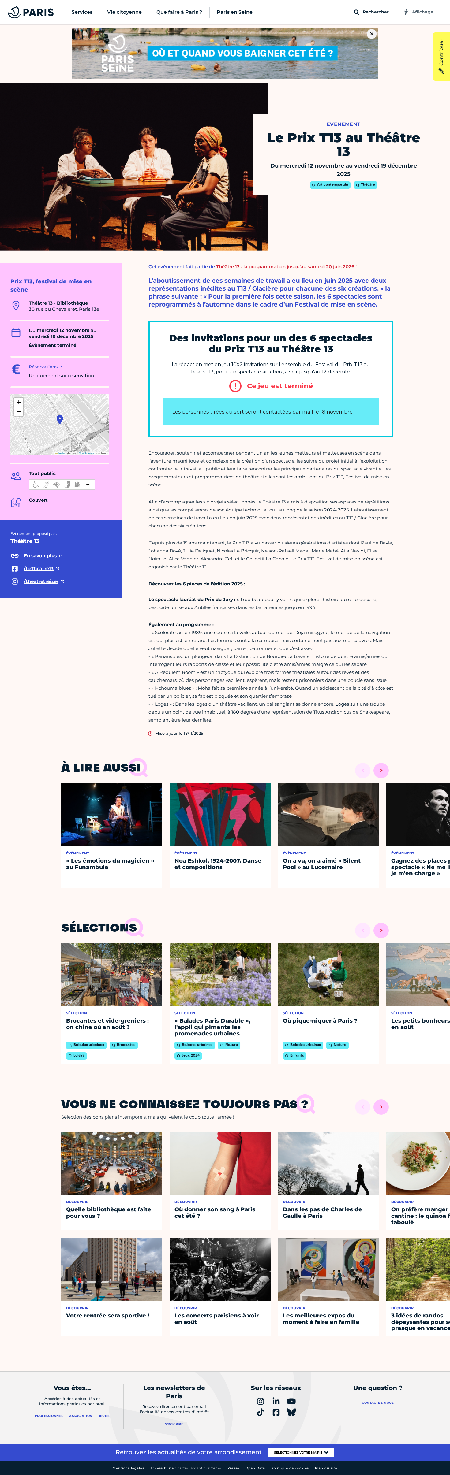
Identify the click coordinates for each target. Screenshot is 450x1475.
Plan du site (326, 1468)
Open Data (255, 1468)
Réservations (43, 367)
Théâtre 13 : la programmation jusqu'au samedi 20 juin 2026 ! (286, 266)
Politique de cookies (290, 1468)
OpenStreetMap (87, 453)
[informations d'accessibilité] (62, 484)
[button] (60, 420)
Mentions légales (128, 1468)
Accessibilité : (185, 1468)
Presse (233, 1468)
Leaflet (61, 453)
